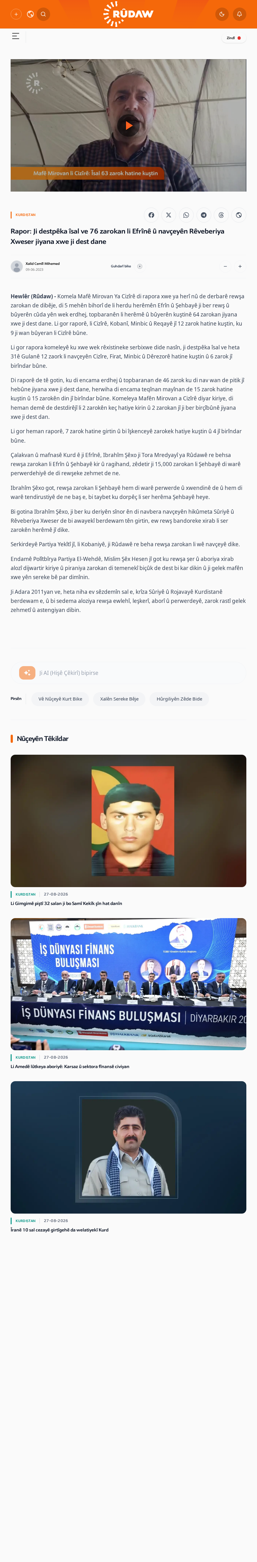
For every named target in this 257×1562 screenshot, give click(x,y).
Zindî (231, 38)
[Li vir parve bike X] (168, 215)
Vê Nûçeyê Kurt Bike (60, 699)
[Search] (43, 14)
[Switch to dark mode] (222, 14)
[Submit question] (27, 673)
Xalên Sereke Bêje (119, 699)
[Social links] (16, 14)
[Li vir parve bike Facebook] (151, 215)
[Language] (30, 14)
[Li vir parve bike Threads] (221, 215)
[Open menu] (15, 37)
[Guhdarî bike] (140, 266)
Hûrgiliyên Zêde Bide (179, 699)
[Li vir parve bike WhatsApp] (186, 215)
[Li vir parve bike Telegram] (204, 215)
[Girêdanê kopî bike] (238, 215)
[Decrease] (225, 266)
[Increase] (240, 266)
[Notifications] (239, 14)
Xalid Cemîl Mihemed (43, 263)
